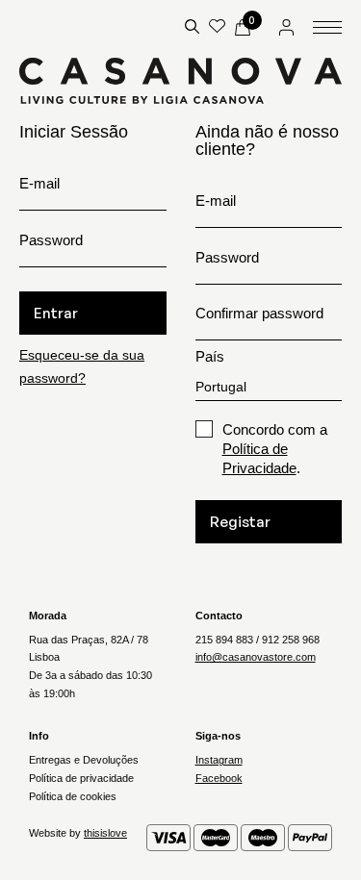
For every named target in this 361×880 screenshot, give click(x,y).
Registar (240, 522)
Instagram (219, 760)
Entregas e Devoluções (84, 760)
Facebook (219, 778)
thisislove (105, 833)
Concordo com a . (274, 448)
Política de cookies (72, 796)
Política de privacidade (81, 778)
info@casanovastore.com (255, 657)
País (209, 356)
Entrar (56, 313)
